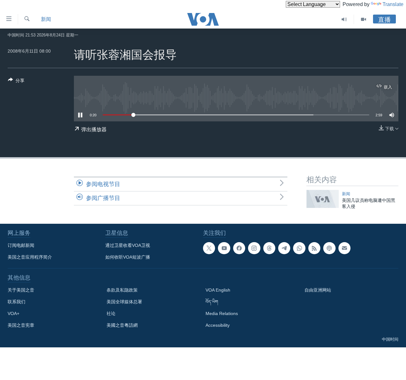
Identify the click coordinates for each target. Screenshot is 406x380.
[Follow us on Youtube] (224, 248)
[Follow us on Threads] (269, 248)
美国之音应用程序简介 (30, 257)
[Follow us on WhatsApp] (299, 248)
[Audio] (344, 19)
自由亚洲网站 (317, 290)
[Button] (16, 81)
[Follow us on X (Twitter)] (209, 248)
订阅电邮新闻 (21, 245)
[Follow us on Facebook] (239, 248)
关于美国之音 (21, 290)
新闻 (46, 19)
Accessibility (218, 325)
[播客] (329, 248)
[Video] (363, 19)
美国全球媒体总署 (124, 301)
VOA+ (13, 313)
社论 (111, 313)
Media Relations (222, 313)
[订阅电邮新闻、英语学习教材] (344, 248)
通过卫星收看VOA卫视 (127, 245)
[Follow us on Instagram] (254, 248)
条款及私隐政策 (122, 290)
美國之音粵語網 (122, 325)
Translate (393, 4)
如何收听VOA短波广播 (127, 257)
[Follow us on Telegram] (284, 248)
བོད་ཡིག (212, 301)
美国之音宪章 (21, 325)
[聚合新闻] (314, 248)
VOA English (218, 290)
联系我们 (16, 301)
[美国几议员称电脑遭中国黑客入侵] (322, 199)
